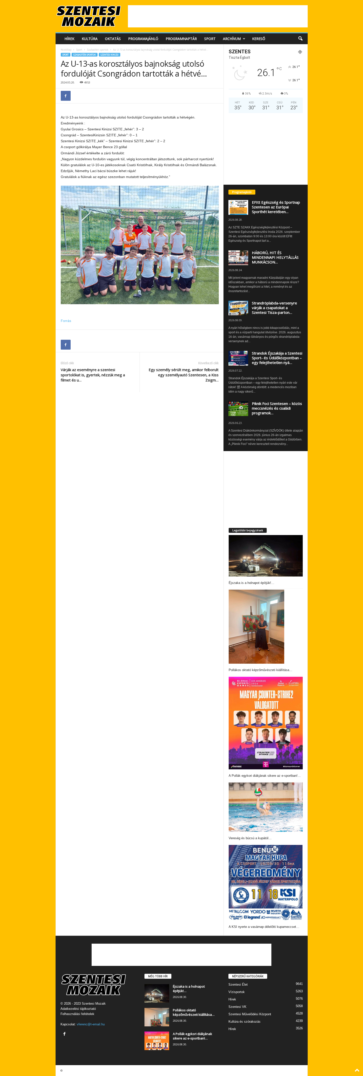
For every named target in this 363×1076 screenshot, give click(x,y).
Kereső (258, 38)
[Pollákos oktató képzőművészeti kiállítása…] (256, 627)
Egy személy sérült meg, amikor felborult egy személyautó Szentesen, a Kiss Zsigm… (184, 374)
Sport (210, 38)
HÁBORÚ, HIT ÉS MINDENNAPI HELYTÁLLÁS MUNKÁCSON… (275, 257)
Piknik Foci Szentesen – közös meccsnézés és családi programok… (277, 408)
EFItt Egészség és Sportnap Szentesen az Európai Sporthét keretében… (276, 207)
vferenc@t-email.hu (91, 1024)
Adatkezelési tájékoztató (78, 1009)
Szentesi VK (237, 1007)
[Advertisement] (218, 16)
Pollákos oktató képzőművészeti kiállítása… (260, 670)
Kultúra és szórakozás (244, 1021)
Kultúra (90, 38)
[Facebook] (66, 96)
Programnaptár (181, 38)
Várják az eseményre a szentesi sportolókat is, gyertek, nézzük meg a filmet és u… (93, 374)
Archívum (232, 38)
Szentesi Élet (238, 984)
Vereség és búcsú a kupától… (250, 838)
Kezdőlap (66, 49)
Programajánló (143, 38)
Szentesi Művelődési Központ (249, 1014)
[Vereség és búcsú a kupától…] (266, 807)
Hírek (69, 38)
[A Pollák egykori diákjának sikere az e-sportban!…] (266, 723)
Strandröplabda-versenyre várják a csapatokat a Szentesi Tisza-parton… (274, 307)
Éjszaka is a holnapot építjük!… (251, 583)
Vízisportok (236, 992)
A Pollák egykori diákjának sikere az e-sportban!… (265, 775)
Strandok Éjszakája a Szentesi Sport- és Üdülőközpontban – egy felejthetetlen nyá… (277, 358)
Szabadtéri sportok (97, 49)
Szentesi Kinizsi (110, 54)
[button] (300, 38)
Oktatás (113, 38)
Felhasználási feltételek (77, 1014)
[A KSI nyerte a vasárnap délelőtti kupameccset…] (266, 882)
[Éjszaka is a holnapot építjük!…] (266, 556)
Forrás (66, 321)
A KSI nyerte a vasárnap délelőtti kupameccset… (264, 927)
